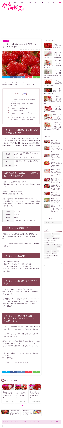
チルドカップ (48, 253)
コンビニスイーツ (49, 246)
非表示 (24, 93)
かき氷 (54, 240)
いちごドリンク (48, 238)
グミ (52, 242)
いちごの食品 (18, 6)
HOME (16, 2)
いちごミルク (56, 238)
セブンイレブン (54, 249)
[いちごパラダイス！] (13, 10)
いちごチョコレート (49, 236)
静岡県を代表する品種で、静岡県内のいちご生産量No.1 (23, 104)
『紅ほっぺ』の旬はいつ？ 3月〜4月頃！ (22, 114)
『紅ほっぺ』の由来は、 (18, 110)
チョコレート (55, 251)
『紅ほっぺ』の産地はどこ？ (19, 108)
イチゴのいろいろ (26, 2)
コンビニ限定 (57, 246)
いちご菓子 (48, 240)
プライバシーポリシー (9, 426)
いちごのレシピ (51, 2)
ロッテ (56, 255)
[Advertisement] (31, 24)
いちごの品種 (6, 40)
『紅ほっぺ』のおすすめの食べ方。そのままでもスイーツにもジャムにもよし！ (23, 118)
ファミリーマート (49, 255)
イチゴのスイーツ (39, 2)
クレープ (47, 242)
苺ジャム (47, 257)
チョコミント (48, 251)
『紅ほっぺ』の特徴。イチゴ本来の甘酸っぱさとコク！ (23, 100)
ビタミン (55, 253)
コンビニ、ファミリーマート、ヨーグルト (53, 244)
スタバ (47, 249)
